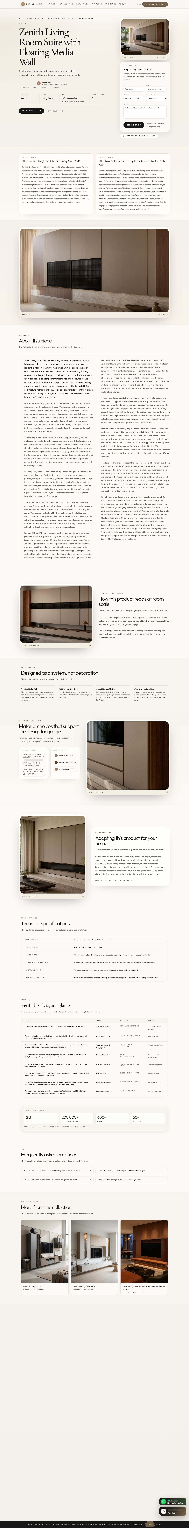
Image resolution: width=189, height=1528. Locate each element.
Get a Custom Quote (155, 4)
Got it (150, 1524)
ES (140, 4)
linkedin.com (40, 1126)
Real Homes (82, 4)
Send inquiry (134, 125)
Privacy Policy (137, 1524)
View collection (54, 111)
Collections (66, 4)
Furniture (110, 4)
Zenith (43, 18)
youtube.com (67, 1126)
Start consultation (122, 880)
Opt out (158, 1524)
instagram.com (54, 1126)
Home (21, 18)
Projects (97, 4)
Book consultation (31, 111)
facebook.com (80, 1126)
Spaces (53, 4)
